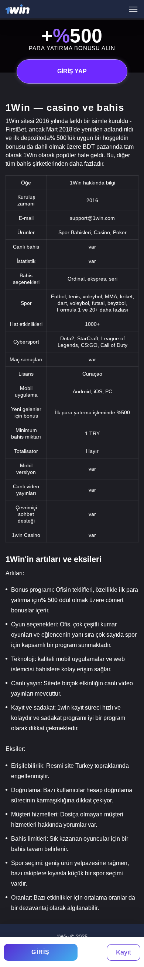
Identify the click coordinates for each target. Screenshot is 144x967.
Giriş (40, 952)
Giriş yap (72, 71)
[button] (131, 935)
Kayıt (123, 952)
